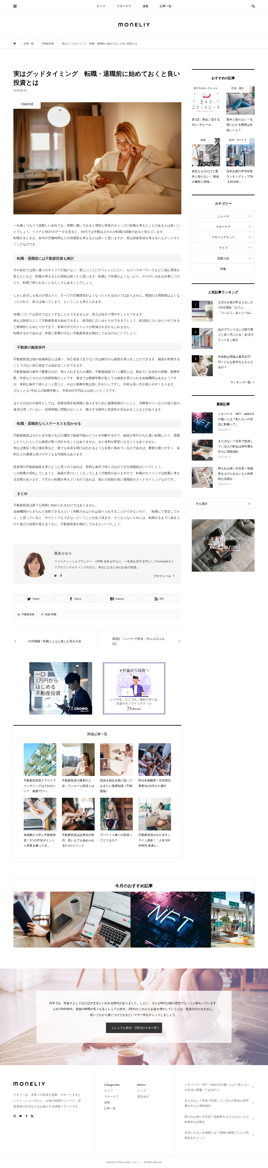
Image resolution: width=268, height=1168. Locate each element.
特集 (223, 269)
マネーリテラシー (223, 237)
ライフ (101, 6)
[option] (53, 920)
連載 (145, 6)
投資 (47, 614)
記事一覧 (165, 6)
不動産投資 (28, 614)
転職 (53, 614)
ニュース (223, 216)
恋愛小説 (223, 258)
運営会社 (143, 1096)
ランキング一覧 (240, 382)
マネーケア (124, 6)
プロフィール (162, 576)
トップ (141, 1091)
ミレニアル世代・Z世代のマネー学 (134, 1028)
